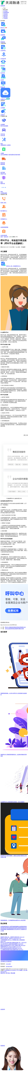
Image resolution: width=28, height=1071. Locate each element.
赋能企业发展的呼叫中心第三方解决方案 (10, 945)
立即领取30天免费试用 (6, 961)
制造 (2, 143)
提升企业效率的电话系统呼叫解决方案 (14, 628)
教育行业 (3, 183)
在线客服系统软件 (5, 926)
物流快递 (3, 162)
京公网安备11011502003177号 (11, 970)
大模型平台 (3, 99)
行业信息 (5, 13)
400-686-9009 (9, 966)
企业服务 (3, 124)
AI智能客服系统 (10, 929)
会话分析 (3, 72)
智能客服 (4, 929)
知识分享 (5, 15)
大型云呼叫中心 (17, 929)
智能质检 (3, 65)
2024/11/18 (21, 937)
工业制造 (8, 145)
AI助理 (2, 80)
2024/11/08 (3, 941)
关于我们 (5, 11)
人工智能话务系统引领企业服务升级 (9, 949)
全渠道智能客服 (4, 227)
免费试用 (3, 5)
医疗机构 (15, 154)
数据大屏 (3, 87)
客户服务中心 (4, 210)
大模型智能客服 (13, 926)
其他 (2, 191)
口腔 (2, 154)
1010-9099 (8, 964)
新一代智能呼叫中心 (16, 266)
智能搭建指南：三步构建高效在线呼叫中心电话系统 (13, 920)
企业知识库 (3, 58)
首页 (2, 236)
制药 (19, 154)
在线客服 (3, 34)
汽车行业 (3, 134)
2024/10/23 (20, 949)
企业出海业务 (4, 235)
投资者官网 (6, 12)
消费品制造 (3, 145)
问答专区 (5, 16)
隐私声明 (3, 973)
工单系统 (3, 107)
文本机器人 (3, 50)
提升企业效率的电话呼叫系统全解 (9, 948)
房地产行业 (3, 173)
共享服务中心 (4, 219)
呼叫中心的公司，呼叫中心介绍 (8, 938)
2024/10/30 (23, 942)
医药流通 (11, 154)
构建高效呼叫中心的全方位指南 (8, 946)
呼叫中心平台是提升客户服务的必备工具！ (11, 942)
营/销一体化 (3, 202)
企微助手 (3, 114)
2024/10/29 (20, 944)
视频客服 (3, 42)
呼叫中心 (3, 27)
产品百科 (5, 18)
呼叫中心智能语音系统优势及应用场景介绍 (15, 627)
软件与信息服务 (4, 125)
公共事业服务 (4, 193)
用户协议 (8, 973)
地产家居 (3, 172)
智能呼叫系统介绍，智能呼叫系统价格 (10, 937)
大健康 (2, 153)
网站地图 (13, 973)
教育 (2, 182)
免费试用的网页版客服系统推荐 (9, 927)
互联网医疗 (5, 154)
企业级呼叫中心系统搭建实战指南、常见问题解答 (12, 801)
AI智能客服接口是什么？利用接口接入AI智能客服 (13, 939)
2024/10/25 (19, 948)
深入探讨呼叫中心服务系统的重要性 (9, 944)
